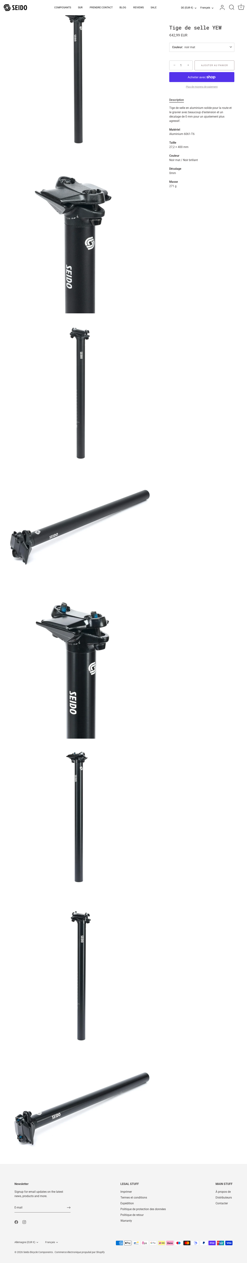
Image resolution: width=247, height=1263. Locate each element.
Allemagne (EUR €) (24, 1242)
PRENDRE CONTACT (101, 7)
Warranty (126, 1220)
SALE (154, 7)
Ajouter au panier (214, 65)
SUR (80, 7)
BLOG (123, 7)
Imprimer (126, 1191)
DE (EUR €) (187, 7)
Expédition (127, 1203)
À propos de (223, 1191)
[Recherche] (232, 8)
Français (205, 7)
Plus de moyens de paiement (202, 86)
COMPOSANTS (62, 7)
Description (176, 100)
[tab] (178, 100)
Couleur (177, 47)
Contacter (222, 1203)
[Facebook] (16, 1222)
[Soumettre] (69, 1207)
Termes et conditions (133, 1197)
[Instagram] (24, 1222)
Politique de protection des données (143, 1209)
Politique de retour (132, 1215)
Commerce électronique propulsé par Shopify (80, 1252)
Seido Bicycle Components (38, 1252)
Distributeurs (224, 1197)
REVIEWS (138, 7)
